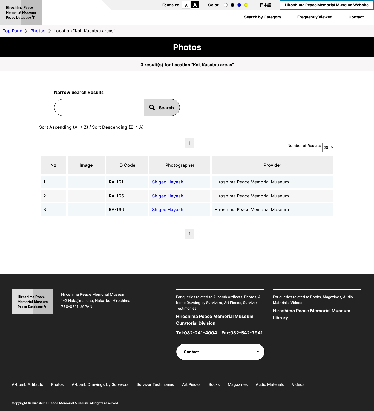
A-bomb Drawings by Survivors (100, 384)
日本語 (265, 4)
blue (239, 5)
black (232, 5)
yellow (246, 5)
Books (214, 384)
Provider (272, 165)
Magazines (238, 384)
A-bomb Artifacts (27, 384)
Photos (37, 30)
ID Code (127, 165)
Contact (356, 17)
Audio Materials (270, 384)
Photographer (179, 165)
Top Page (12, 30)
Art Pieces (191, 384)
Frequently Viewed (314, 17)
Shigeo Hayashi (168, 182)
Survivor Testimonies (155, 384)
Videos (298, 384)
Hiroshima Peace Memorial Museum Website (327, 4)
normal (226, 5)
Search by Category (262, 17)
